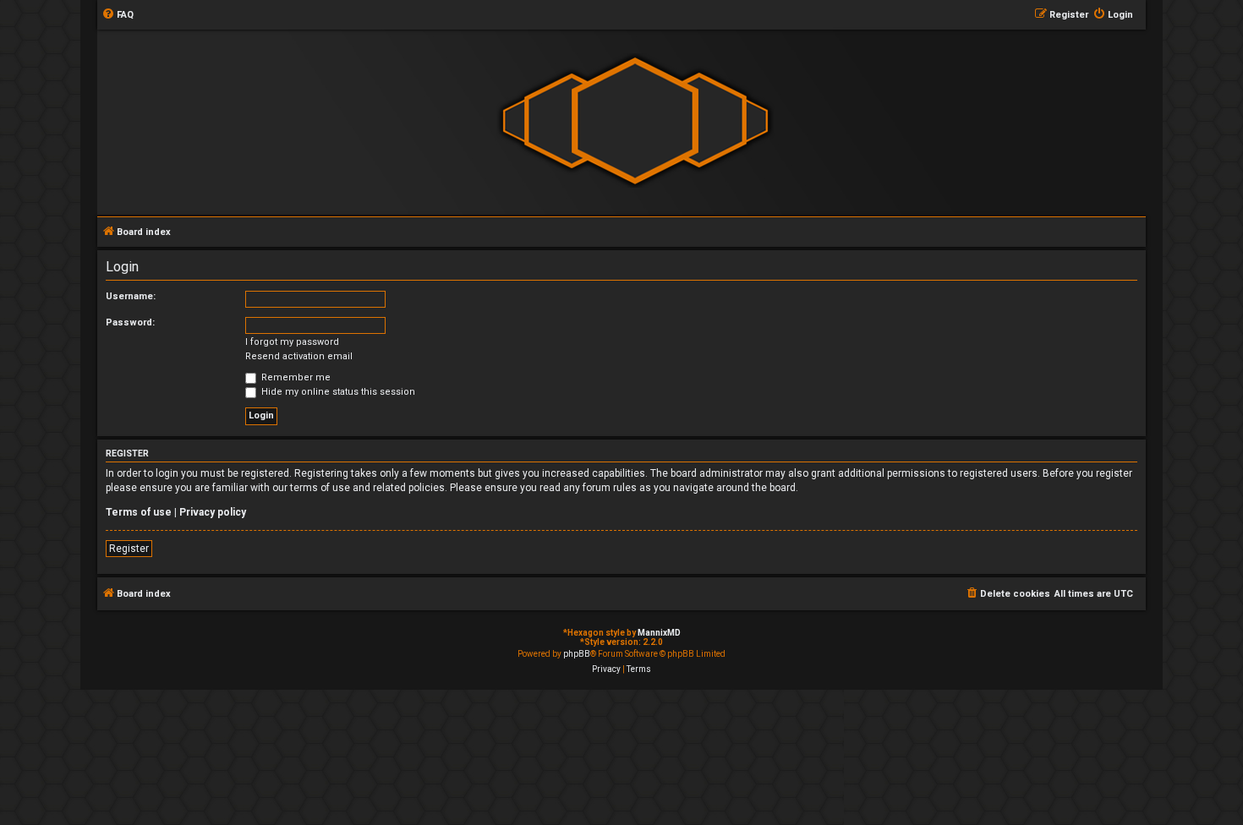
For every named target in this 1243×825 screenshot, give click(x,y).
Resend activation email (299, 356)
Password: (130, 322)
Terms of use (139, 512)
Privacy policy (212, 512)
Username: (131, 296)
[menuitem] (117, 15)
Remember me (295, 377)
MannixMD (659, 632)
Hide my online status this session (337, 391)
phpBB (576, 653)
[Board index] (635, 121)
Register (129, 549)
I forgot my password (292, 341)
